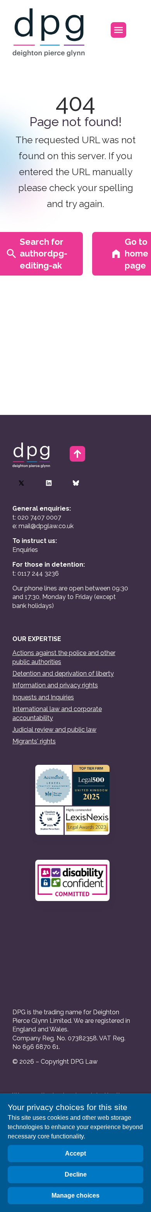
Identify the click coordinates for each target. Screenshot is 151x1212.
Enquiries (25, 549)
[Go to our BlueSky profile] (76, 483)
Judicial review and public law (54, 729)
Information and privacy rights (55, 685)
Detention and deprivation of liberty (63, 673)
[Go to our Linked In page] (49, 483)
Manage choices (75, 1195)
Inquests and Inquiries (43, 697)
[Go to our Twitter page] (21, 483)
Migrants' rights (34, 741)
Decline (76, 1174)
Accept (75, 1153)
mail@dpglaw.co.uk (46, 526)
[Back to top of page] (77, 454)
